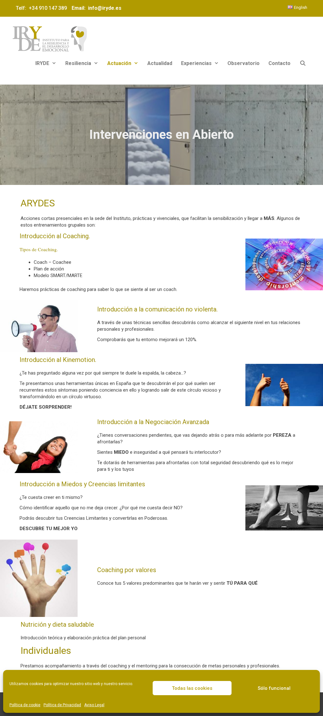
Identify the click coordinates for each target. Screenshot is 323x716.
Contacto (279, 63)
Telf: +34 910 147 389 (42, 8)
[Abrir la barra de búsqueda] (302, 63)
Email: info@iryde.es (95, 8)
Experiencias (196, 63)
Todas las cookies (192, 688)
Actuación (119, 63)
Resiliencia (78, 63)
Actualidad (159, 63)
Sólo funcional (274, 688)
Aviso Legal (94, 705)
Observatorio (243, 63)
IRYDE (42, 63)
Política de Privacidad (62, 705)
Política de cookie (24, 705)
